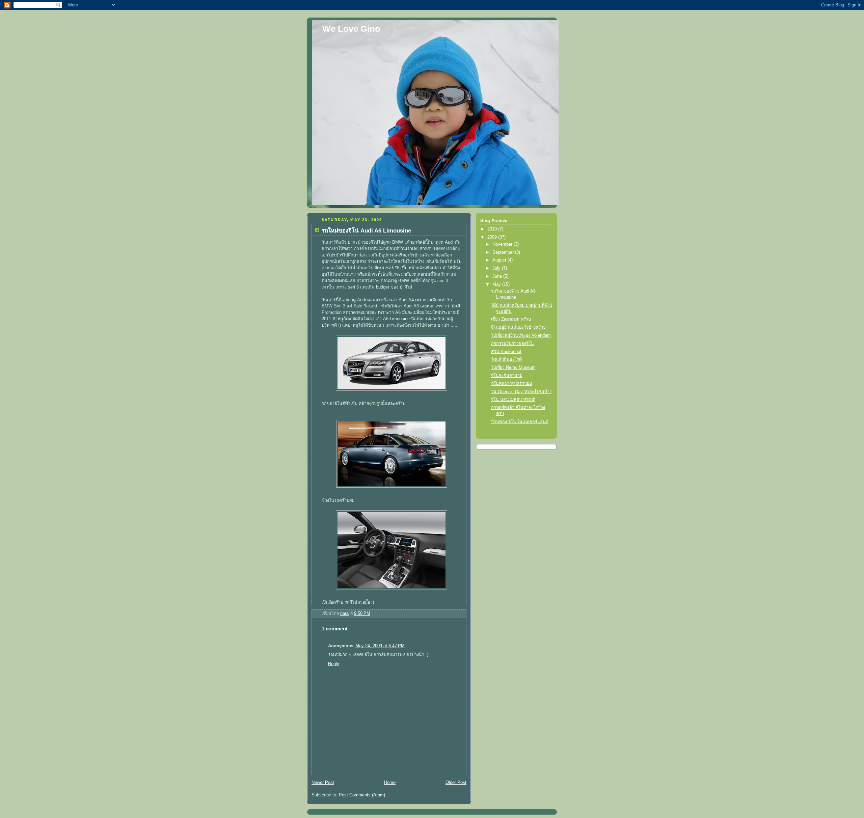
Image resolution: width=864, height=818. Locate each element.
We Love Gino (351, 29)
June (497, 276)
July (497, 268)
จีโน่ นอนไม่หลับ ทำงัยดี (513, 399)
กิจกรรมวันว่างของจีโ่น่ (512, 343)
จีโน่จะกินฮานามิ (506, 375)
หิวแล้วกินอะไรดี (506, 359)
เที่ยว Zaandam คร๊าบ (511, 319)
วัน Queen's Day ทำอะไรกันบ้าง (521, 391)
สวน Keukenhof (506, 351)
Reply (333, 663)
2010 (492, 229)
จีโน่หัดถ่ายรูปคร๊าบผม (511, 383)
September (503, 252)
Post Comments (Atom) (362, 795)
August (500, 260)
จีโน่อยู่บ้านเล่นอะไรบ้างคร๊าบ (518, 327)
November (503, 244)
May (497, 284)
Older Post (456, 782)
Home (390, 782)
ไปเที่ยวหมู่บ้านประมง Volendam (521, 335)
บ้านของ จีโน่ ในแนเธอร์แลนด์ (519, 421)
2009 (492, 237)
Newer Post (323, 782)
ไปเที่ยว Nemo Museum (513, 367)
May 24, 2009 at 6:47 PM (380, 646)
